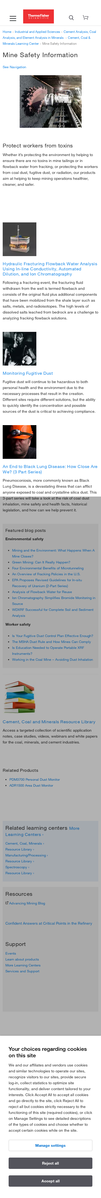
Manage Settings (50, 1145)
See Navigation (14, 67)
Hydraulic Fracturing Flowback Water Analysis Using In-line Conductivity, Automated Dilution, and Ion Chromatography (50, 269)
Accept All (50, 1181)
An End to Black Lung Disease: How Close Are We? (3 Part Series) (50, 469)
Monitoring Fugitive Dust (28, 373)
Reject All (50, 1163)
